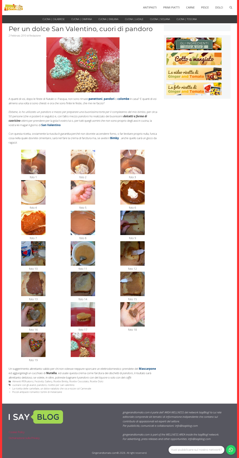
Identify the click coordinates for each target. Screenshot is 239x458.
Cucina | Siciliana (160, 19)
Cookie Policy (17, 432)
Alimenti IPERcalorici (22, 381)
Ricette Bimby (60, 381)
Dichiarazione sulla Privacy (24, 438)
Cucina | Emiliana (108, 19)
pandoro (42, 384)
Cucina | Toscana (186, 19)
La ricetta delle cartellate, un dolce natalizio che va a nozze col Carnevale (51, 388)
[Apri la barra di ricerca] (230, 7)
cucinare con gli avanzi (24, 384)
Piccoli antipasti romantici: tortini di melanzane (37, 392)
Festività (39, 381)
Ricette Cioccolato (79, 381)
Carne (190, 7)
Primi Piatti (171, 7)
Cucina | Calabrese (53, 19)
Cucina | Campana (81, 19)
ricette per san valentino (61, 384)
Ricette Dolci (96, 381)
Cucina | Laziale (134, 19)
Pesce (205, 7)
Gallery (48, 381)
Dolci (219, 7)
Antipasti (150, 7)
